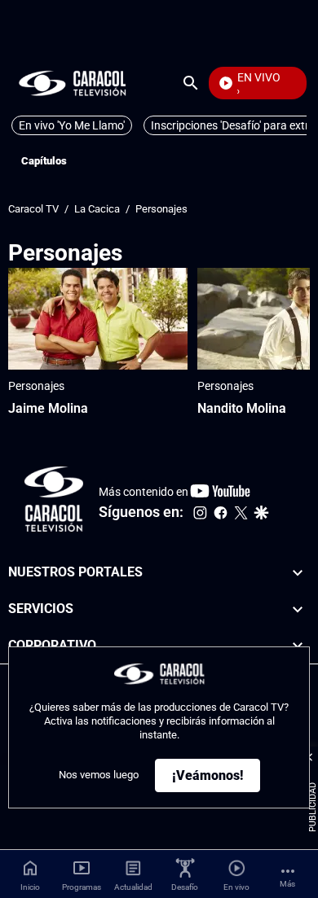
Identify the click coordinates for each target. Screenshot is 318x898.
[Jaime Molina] (98, 319)
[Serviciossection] (297, 609)
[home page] (72, 83)
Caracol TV (33, 209)
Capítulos (44, 161)
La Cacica (97, 209)
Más (287, 883)
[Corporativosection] (297, 646)
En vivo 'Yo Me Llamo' (72, 125)
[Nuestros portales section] (297, 572)
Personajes (161, 209)
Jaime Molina (48, 408)
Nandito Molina (241, 408)
